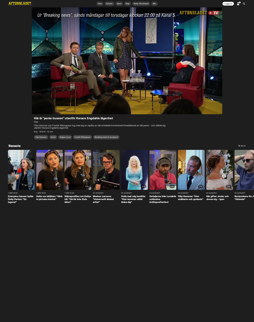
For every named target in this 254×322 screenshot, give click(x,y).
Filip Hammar (41, 137)
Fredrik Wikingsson (82, 137)
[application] (127, 60)
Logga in (228, 4)
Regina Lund (65, 137)
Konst (53, 137)
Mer (154, 4)
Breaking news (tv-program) (106, 137)
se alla (242, 146)
